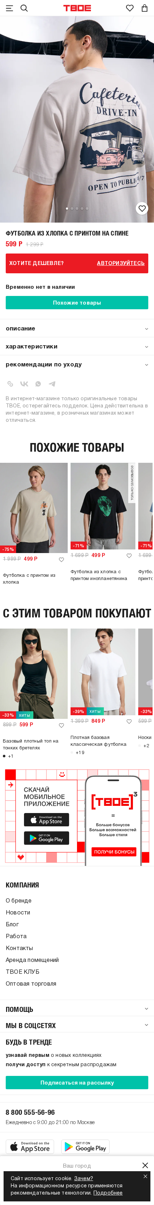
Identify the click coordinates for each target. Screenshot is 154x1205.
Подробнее (108, 1193)
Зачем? (83, 1179)
